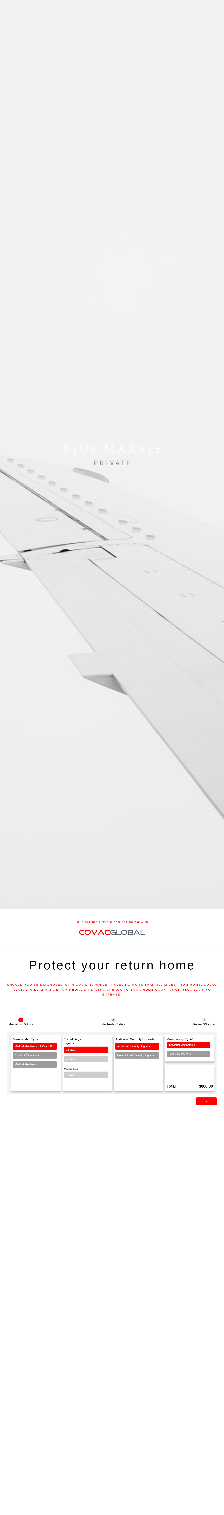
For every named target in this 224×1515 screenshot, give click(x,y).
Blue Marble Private (94, 922)
